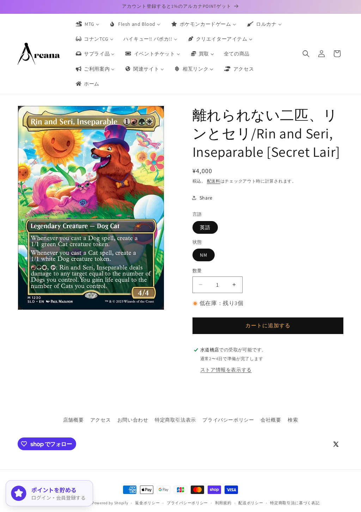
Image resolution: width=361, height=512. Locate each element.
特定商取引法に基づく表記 (294, 502)
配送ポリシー (250, 502)
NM (203, 255)
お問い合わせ (132, 420)
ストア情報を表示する (226, 370)
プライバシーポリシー (228, 420)
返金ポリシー (147, 502)
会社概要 (271, 420)
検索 (293, 420)
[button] (306, 53)
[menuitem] (87, 24)
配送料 (213, 181)
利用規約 (223, 502)
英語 (205, 227)
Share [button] (206, 198)
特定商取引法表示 (175, 420)
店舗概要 (73, 420)
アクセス (100, 420)
